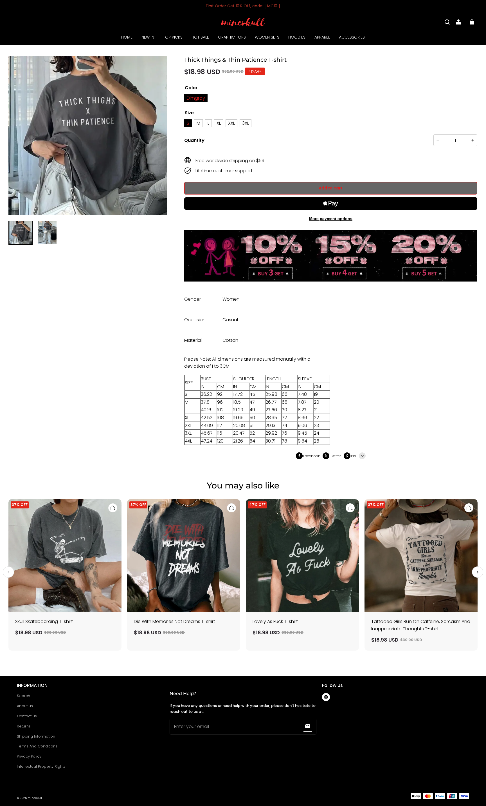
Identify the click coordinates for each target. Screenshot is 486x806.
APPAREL (322, 37)
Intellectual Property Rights (41, 766)
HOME (126, 37)
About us (25, 706)
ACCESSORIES (352, 37)
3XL (245, 123)
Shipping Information (36, 736)
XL (219, 123)
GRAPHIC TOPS (232, 37)
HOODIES (296, 37)
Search (23, 695)
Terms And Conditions (37, 746)
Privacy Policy (29, 756)
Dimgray (196, 98)
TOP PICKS (173, 37)
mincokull (35, 798)
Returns (24, 726)
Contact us (27, 716)
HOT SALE (200, 37)
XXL (231, 123)
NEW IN (147, 37)
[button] (447, 22)
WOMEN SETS (267, 37)
